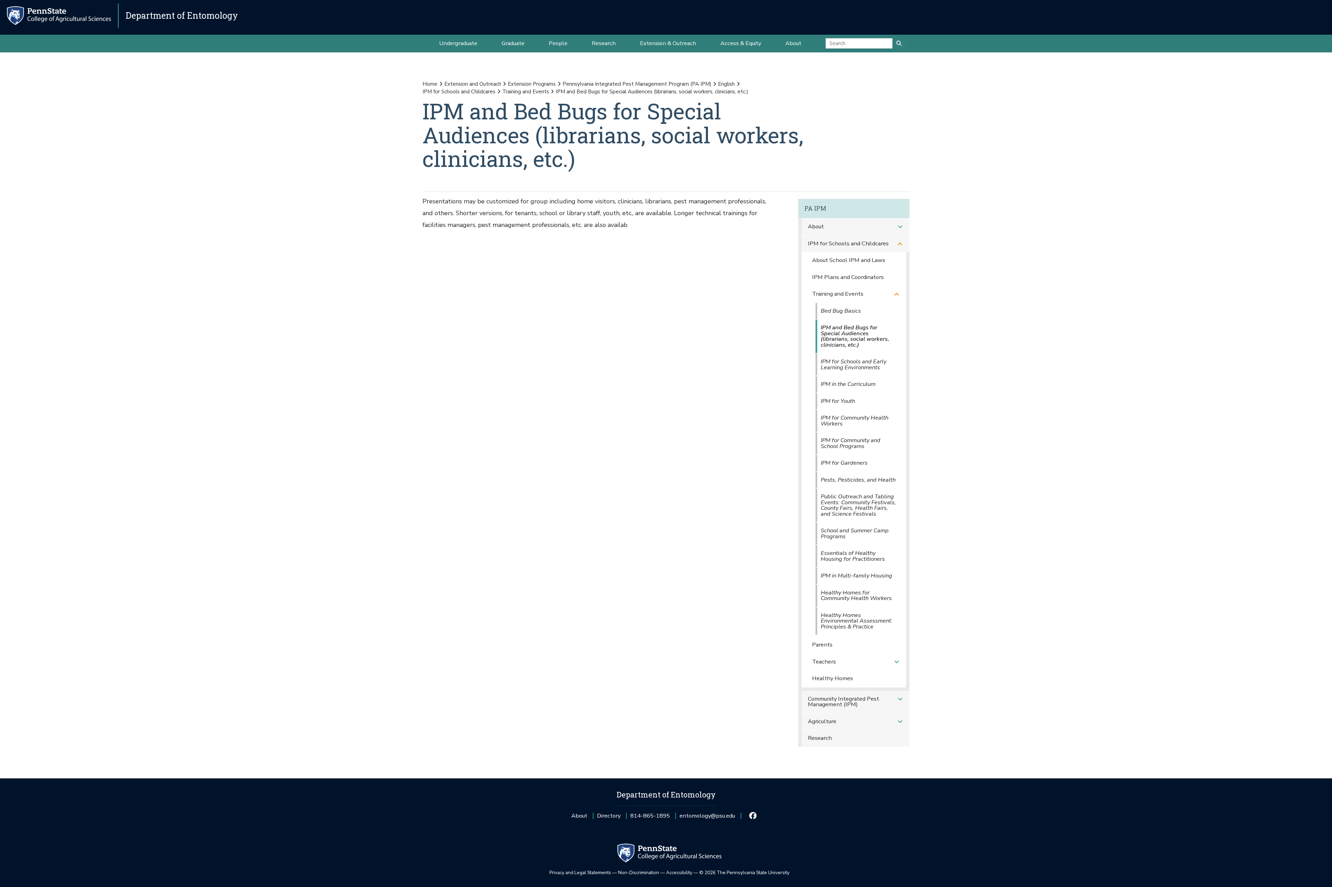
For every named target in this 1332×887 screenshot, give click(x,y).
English (726, 84)
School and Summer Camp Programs (855, 533)
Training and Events (525, 91)
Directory (609, 816)
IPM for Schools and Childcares (458, 91)
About (816, 226)
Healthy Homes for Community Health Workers (856, 595)
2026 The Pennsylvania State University (744, 872)
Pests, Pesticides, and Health (858, 480)
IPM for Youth (838, 401)
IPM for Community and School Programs (850, 443)
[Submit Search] (899, 43)
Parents (822, 645)
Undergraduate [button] (458, 43)
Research (820, 738)
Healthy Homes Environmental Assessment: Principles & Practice (857, 621)
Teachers (824, 662)
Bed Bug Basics (841, 311)
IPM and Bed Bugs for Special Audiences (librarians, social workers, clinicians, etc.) (855, 336)
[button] (900, 227)
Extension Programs (532, 84)
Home (429, 84)
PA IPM (815, 208)
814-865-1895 (650, 818)
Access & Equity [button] (740, 43)
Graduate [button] (513, 43)
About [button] (793, 43)
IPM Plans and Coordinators (848, 277)
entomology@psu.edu (707, 818)
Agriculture (822, 721)
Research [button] (604, 43)
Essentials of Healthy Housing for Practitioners (853, 556)
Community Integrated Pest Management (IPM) (843, 702)
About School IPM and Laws (848, 260)
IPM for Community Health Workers (854, 421)
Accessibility (679, 872)
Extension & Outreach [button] (668, 43)
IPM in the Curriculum (848, 384)
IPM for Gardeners (844, 463)
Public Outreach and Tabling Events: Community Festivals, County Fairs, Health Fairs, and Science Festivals (858, 505)
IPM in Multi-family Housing (856, 576)
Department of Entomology (182, 15)
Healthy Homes (832, 678)
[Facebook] (752, 816)
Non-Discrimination (638, 872)
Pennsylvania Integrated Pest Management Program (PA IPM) (637, 84)
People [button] (558, 43)
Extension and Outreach (472, 84)
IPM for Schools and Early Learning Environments (853, 364)
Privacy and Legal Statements (580, 872)
